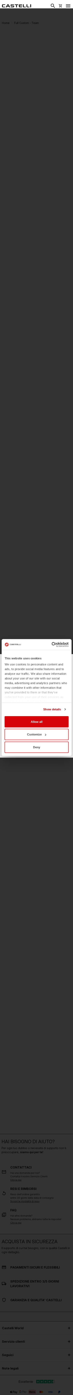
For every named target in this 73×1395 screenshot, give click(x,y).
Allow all (36, 721)
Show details (52, 709)
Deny (36, 747)
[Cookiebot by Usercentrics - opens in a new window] (52, 644)
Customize (34, 734)
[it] (16, 6)
